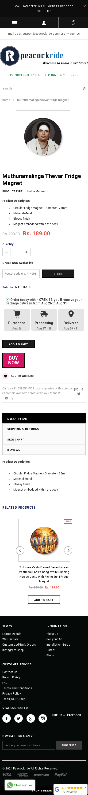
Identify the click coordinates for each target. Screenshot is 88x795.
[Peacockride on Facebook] (6, 718)
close (85, 6)
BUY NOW (13, 360)
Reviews (13, 449)
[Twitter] (78, 393)
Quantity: (8, 244)
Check (58, 274)
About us (52, 634)
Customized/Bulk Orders (19, 644)
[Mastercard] (41, 774)
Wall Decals (10, 639)
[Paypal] (60, 774)
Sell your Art (54, 639)
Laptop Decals (11, 634)
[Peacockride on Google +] (31, 718)
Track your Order (13, 699)
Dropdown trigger (44, 22)
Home (6, 100)
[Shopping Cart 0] (73, 22)
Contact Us (9, 672)
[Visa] (6, 774)
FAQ (5, 682)
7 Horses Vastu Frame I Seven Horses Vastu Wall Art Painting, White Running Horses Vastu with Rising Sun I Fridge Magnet (44, 574)
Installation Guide (58, 644)
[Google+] (13, 397)
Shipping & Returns (23, 429)
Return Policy (11, 677)
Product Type (12, 191)
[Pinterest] (6, 397)
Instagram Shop (12, 650)
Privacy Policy (11, 693)
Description (17, 418)
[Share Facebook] (82, 389)
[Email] (76, 389)
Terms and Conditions (17, 688)
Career (50, 650)
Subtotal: (8, 287)
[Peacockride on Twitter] (18, 718)
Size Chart (15, 439)
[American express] (22, 774)
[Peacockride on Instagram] (42, 718)
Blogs (50, 655)
